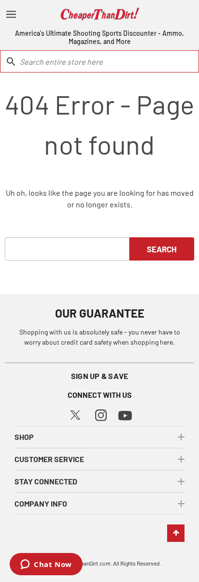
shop (24, 436)
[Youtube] (125, 414)
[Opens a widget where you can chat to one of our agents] (46, 565)
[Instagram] (101, 414)
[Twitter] (75, 413)
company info (40, 503)
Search (162, 249)
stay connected (45, 481)
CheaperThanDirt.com (84, 563)
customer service (49, 459)
